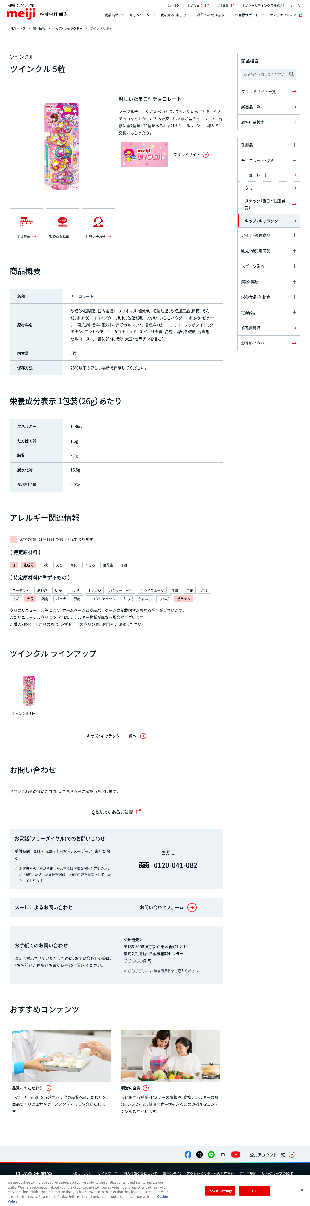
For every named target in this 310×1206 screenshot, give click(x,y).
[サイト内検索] (300, 5)
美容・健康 (250, 281)
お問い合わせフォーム (162, 907)
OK (254, 1191)
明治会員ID (195, 5)
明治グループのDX (276, 1173)
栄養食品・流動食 (255, 297)
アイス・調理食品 (255, 235)
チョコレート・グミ (257, 160)
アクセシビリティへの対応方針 (210, 1173)
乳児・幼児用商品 (255, 251)
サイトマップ (108, 1173)
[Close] (302, 1190)
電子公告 (170, 1173)
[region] (155, 1190)
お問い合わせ (82, 1173)
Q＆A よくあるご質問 (112, 812)
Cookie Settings (220, 1191)
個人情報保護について (140, 1173)
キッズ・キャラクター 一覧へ (111, 735)
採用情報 (173, 5)
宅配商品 (249, 312)
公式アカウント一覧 (267, 1155)
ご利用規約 (248, 1173)
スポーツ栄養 (252, 266)
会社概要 (222, 5)
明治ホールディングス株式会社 (264, 5)
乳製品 (247, 145)
